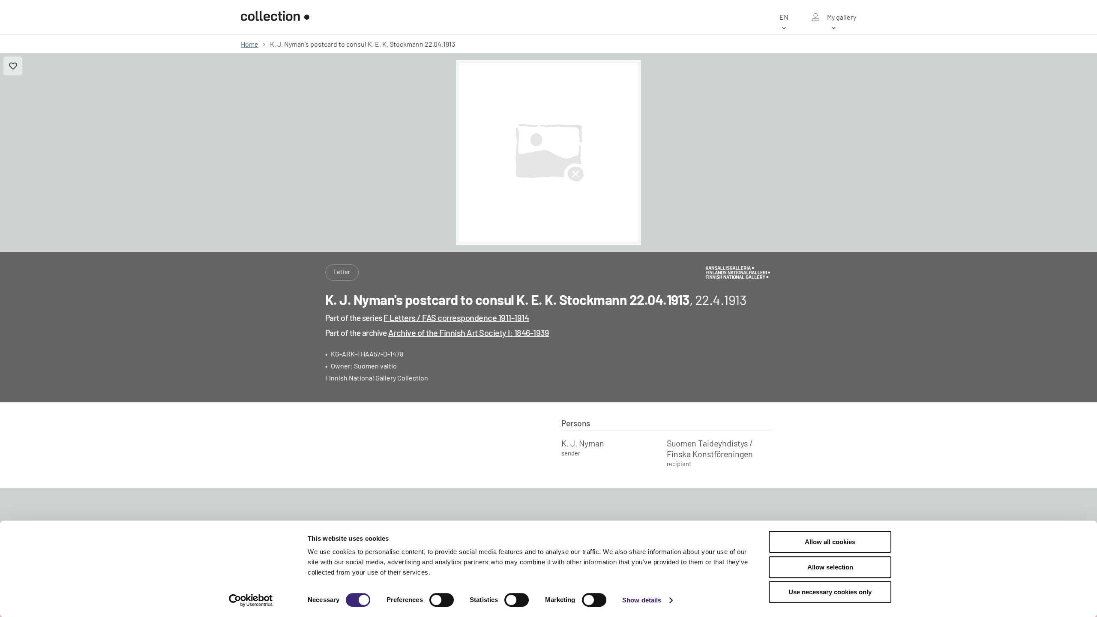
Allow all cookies (830, 541)
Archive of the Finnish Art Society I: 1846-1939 (468, 332)
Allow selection (830, 567)
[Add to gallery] (12, 66)
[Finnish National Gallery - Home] (275, 17)
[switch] (441, 600)
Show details (641, 600)
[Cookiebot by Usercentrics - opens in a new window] (250, 600)
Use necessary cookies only (830, 592)
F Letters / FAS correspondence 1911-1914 (456, 317)
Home (249, 44)
